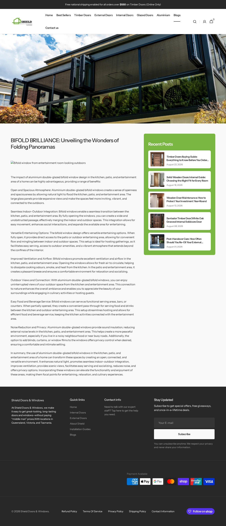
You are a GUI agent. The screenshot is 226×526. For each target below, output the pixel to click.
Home (73, 407)
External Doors (78, 418)
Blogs (73, 434)
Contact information (163, 511)
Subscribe (184, 434)
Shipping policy (137, 511)
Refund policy (69, 511)
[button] (194, 21)
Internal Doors (78, 412)
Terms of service (92, 511)
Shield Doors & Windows (35, 511)
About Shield (77, 423)
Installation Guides (80, 429)
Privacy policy (115, 511)
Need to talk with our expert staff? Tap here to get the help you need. (121, 410)
